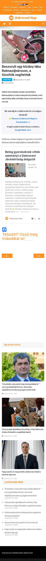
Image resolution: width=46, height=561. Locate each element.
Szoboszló (19, 13)
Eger (29, 7)
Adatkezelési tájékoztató (23, 553)
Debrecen (22, 7)
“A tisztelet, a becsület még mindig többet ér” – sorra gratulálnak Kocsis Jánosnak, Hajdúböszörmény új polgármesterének (21, 387)
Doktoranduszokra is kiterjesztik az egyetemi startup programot (23, 514)
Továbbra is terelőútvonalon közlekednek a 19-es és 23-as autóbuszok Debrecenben (40, 256)
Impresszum (7, 553)
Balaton (6, 7)
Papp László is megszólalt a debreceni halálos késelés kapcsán (21, 473)
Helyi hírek (7, 79)
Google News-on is (23, 130)
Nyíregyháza (25, 10)
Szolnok (28, 13)
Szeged (39, 10)
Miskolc (16, 10)
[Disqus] (23, 295)
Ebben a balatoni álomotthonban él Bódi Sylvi (8, 256)
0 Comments (8, 83)
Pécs (33, 10)
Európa (35, 7)
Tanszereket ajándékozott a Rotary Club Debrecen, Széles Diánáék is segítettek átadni (23, 430)
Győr (41, 7)
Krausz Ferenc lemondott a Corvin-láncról (21, 523)
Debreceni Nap (26, 18)
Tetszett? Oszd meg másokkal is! (20, 236)
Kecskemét (8, 10)
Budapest (14, 7)
